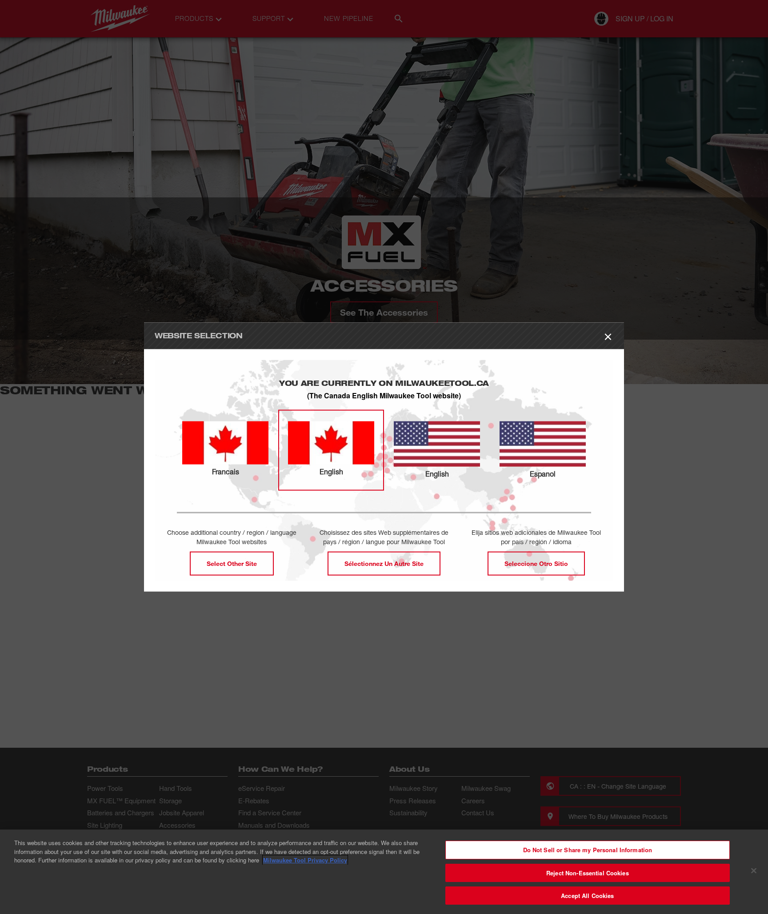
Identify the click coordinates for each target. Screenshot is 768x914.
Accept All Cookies (587, 895)
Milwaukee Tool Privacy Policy (305, 860)
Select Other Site (232, 563)
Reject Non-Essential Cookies (587, 873)
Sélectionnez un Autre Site (384, 563)
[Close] (754, 871)
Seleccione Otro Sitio (536, 563)
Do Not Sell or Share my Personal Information (587, 850)
